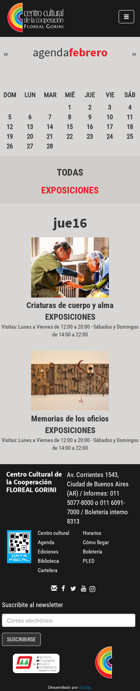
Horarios (92, 533)
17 (110, 127)
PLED (88, 561)
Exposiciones (70, 190)
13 (30, 127)
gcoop (85, 688)
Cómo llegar (96, 542)
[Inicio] (35, 19)
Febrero (88, 52)
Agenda (46, 542)
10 (110, 117)
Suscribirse (21, 639)
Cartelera (48, 570)
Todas (70, 172)
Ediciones (48, 551)
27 (30, 146)
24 (110, 136)
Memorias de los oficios (70, 418)
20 (30, 136)
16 (90, 127)
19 (10, 136)
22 (69, 136)
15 (69, 127)
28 (50, 146)
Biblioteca (48, 561)
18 (130, 127)
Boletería (92, 551)
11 (130, 117)
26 (10, 146)
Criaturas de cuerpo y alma (70, 305)
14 (50, 127)
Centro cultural (53, 533)
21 (50, 136)
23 (90, 136)
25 (130, 136)
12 (10, 127)
